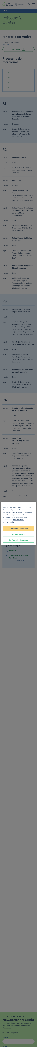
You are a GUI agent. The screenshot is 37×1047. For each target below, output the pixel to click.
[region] (18, 523)
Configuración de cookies (18, 540)
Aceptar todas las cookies (18, 528)
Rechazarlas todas (18, 534)
